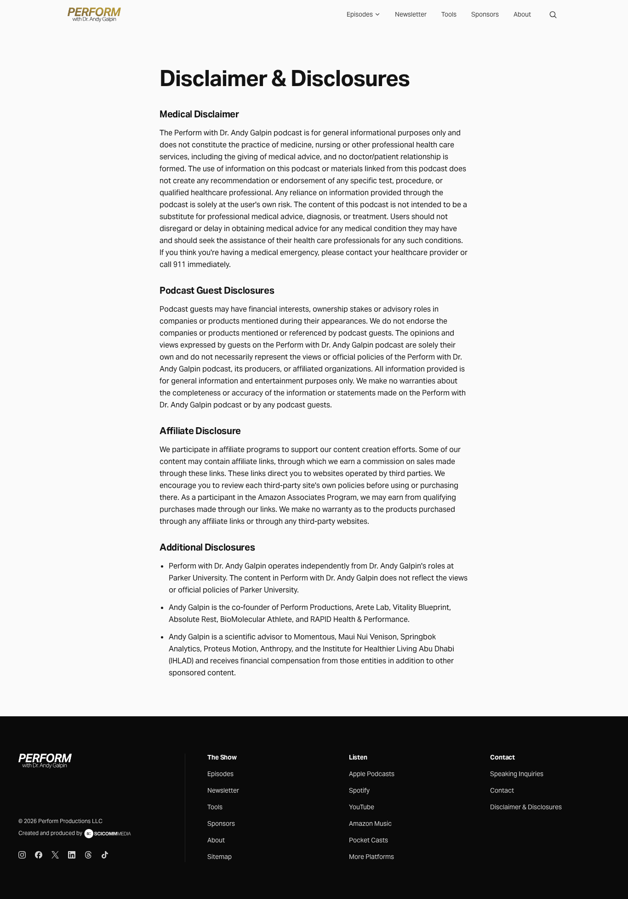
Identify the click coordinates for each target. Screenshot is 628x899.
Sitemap (219, 857)
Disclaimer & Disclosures (526, 807)
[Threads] (88, 854)
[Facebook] (38, 854)
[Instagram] (22, 854)
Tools (449, 14)
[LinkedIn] (71, 854)
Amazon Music (370, 823)
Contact (502, 790)
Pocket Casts (368, 840)
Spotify (359, 790)
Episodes (360, 14)
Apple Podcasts (371, 774)
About (522, 14)
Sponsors (485, 14)
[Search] (553, 14)
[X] (55, 854)
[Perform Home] (94, 14)
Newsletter (411, 14)
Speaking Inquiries (516, 774)
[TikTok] (104, 854)
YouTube (361, 807)
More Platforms (371, 857)
